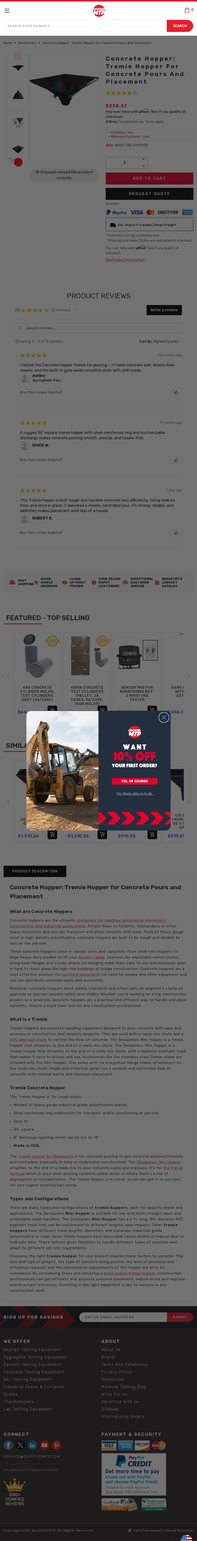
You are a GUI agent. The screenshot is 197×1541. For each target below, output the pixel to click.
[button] (134, 781)
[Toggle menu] (9, 10)
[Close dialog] (164, 717)
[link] (134, 793)
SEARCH (180, 26)
